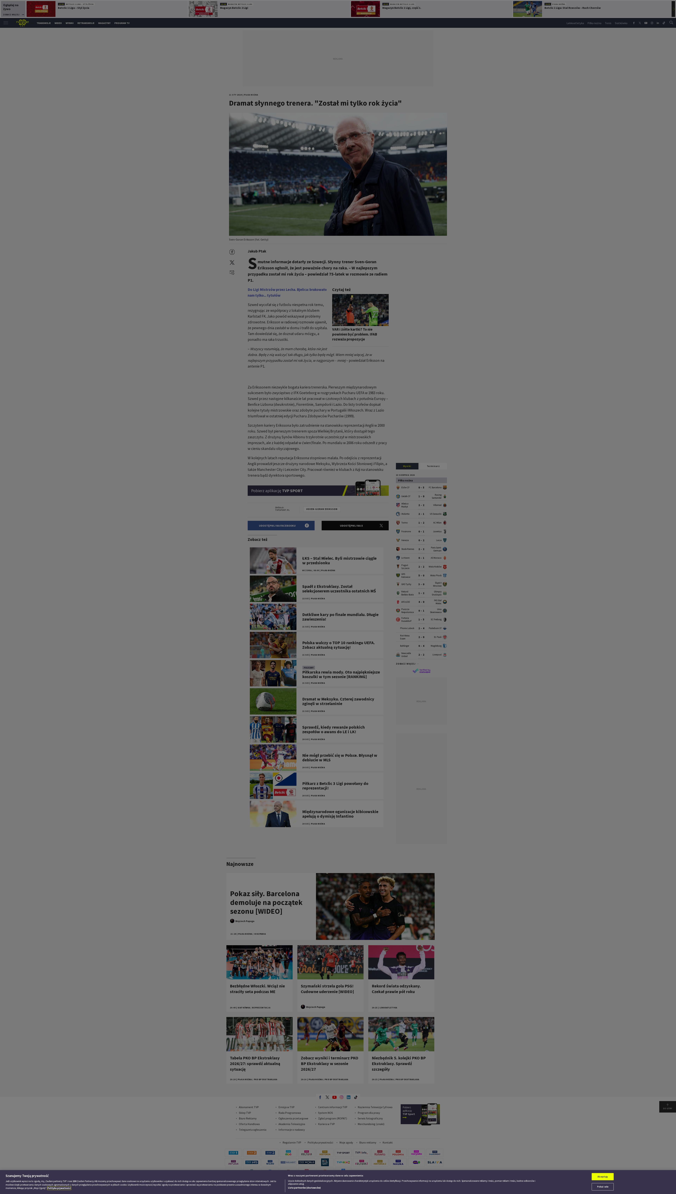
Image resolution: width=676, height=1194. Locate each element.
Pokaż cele (602, 1186)
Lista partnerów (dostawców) (304, 1187)
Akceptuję (602, 1176)
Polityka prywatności (59, 1188)
